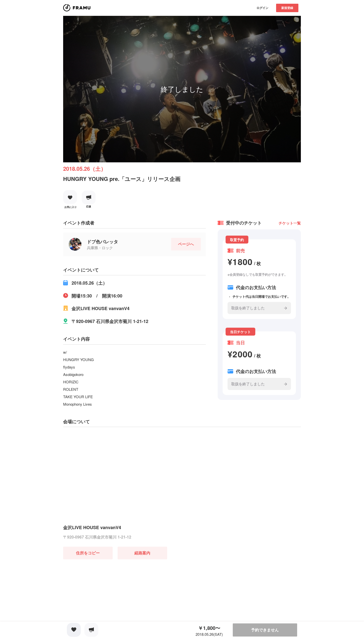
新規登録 (287, 7)
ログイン (262, 7)
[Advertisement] (100, 590)
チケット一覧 (290, 223)
